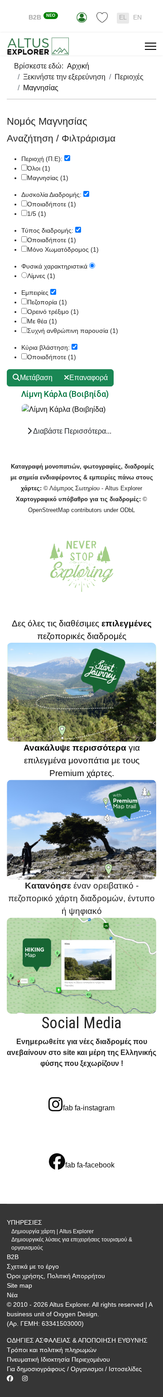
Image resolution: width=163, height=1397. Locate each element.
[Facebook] (10, 1378)
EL (123, 17)
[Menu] (150, 46)
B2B (42, 17)
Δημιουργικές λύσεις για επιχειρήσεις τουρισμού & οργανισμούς (71, 1243)
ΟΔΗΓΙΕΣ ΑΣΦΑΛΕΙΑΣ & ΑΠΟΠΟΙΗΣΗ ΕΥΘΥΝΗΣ (77, 1340)
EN (137, 17)
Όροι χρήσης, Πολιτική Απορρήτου (56, 1276)
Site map (19, 1285)
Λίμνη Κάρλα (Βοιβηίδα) (65, 394)
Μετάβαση (36, 377)
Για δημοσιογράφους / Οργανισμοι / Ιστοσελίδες (74, 1369)
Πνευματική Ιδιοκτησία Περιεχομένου (58, 1359)
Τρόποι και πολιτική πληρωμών (51, 1349)
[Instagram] (25, 1378)
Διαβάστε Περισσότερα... (71, 431)
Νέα (12, 1295)
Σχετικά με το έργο (33, 1266)
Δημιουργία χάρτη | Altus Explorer (52, 1231)
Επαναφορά (88, 377)
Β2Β (13, 1256)
